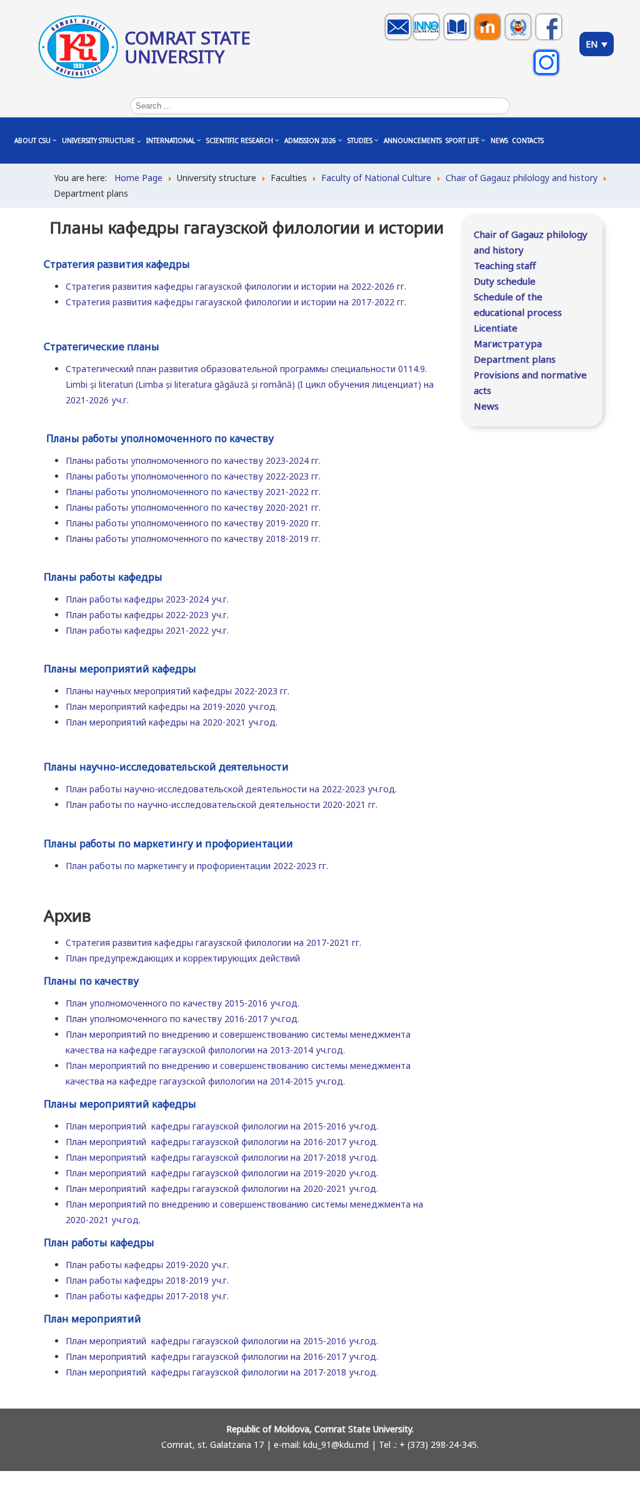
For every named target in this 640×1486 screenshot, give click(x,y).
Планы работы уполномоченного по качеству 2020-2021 (188, 507)
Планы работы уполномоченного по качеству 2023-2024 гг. (193, 460)
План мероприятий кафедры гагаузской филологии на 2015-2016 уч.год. (222, 1126)
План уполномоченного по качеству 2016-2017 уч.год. (182, 1019)
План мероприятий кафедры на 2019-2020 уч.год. (172, 706)
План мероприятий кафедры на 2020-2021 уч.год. (172, 722)
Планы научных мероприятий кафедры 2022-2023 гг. (177, 691)
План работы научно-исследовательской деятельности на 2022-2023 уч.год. (231, 789)
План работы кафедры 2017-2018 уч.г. (147, 1296)
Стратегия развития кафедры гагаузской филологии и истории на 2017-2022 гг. (236, 302)
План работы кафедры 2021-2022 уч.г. (147, 630)
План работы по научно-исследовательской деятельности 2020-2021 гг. (222, 804)
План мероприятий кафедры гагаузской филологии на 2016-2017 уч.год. (222, 1142)
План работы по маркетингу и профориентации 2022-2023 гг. (197, 866)
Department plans (515, 359)
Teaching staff (505, 265)
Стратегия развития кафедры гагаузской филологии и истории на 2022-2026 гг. (236, 286)
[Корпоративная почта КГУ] (400, 39)
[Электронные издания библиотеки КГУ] (458, 39)
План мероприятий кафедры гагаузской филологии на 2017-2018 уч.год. (222, 1157)
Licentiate (496, 328)
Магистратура (508, 343)
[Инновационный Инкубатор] (428, 39)
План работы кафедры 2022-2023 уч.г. (147, 615)
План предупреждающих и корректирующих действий (183, 958)
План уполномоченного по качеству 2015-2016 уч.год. (182, 1003)
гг (315, 492)
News (486, 406)
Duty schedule (505, 281)
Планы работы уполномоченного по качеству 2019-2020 (188, 523)
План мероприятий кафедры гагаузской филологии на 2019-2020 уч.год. (222, 1173)
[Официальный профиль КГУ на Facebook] (550, 39)
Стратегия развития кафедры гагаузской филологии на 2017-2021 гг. (213, 942)
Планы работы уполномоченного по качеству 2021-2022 (188, 492)
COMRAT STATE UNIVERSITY (187, 47)
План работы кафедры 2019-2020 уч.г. (147, 1265)
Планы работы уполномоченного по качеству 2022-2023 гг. (193, 476)
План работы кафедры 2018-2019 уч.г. (147, 1280)
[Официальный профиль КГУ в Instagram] (548, 75)
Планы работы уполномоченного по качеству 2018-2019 (188, 538)
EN (593, 44)
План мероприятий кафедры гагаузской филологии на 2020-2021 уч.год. (222, 1188)
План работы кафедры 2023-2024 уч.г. (147, 599)
